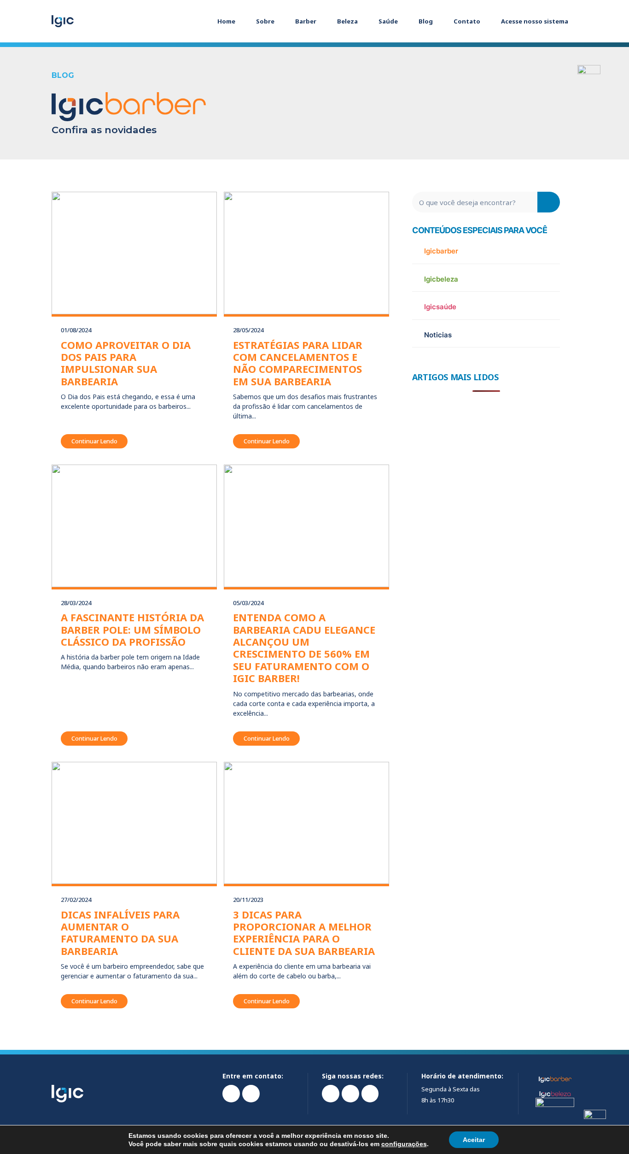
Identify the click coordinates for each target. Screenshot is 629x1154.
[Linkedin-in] (350, 1093)
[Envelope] (251, 1093)
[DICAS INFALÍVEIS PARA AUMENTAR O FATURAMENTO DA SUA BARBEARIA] (134, 823)
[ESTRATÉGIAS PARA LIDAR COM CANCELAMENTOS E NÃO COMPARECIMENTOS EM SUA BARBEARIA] (306, 253)
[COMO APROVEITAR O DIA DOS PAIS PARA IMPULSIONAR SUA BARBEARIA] (134, 253)
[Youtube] (370, 1093)
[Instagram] (330, 1093)
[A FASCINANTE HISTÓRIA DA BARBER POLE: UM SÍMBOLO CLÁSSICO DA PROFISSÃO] (134, 526)
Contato (467, 21)
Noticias (438, 334)
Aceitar (474, 1139)
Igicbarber (441, 251)
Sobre (265, 21)
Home (226, 21)
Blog (426, 21)
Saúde (388, 21)
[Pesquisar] (548, 202)
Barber (305, 21)
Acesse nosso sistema (534, 21)
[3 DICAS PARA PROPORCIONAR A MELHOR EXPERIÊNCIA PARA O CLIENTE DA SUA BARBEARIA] (306, 823)
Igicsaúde (440, 306)
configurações (404, 1144)
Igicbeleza (441, 279)
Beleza (347, 21)
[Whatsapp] (231, 1093)
